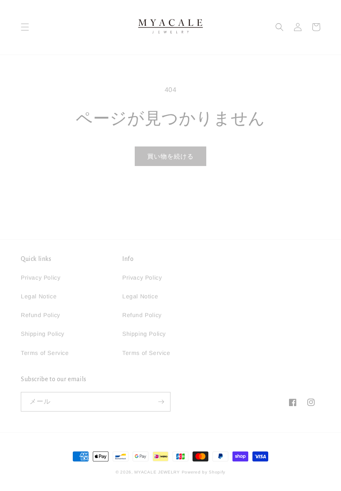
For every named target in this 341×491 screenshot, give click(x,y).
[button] (25, 27)
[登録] (161, 402)
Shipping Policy (42, 333)
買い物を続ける (170, 156)
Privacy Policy (40, 277)
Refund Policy (40, 315)
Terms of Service (45, 353)
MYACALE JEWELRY (157, 472)
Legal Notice (39, 296)
